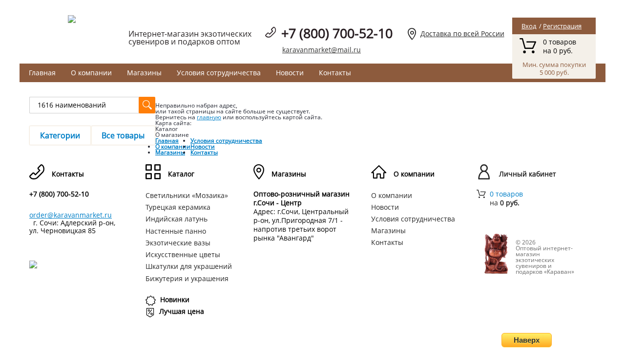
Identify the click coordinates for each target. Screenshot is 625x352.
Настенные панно (176, 231)
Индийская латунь (177, 218)
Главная (42, 72)
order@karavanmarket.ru (70, 215)
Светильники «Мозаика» (187, 195)
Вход (528, 26)
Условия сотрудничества (219, 72)
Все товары (123, 135)
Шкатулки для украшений (189, 266)
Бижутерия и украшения (187, 278)
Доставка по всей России (462, 33)
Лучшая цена (181, 311)
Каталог (181, 173)
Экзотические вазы (178, 242)
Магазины (144, 72)
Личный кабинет (527, 173)
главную (209, 117)
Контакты (335, 72)
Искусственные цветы (183, 254)
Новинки (174, 299)
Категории (60, 135)
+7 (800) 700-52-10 (337, 33)
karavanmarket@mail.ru (321, 49)
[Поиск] (147, 105)
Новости (290, 72)
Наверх (527, 340)
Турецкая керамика (178, 207)
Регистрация (562, 26)
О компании (91, 72)
